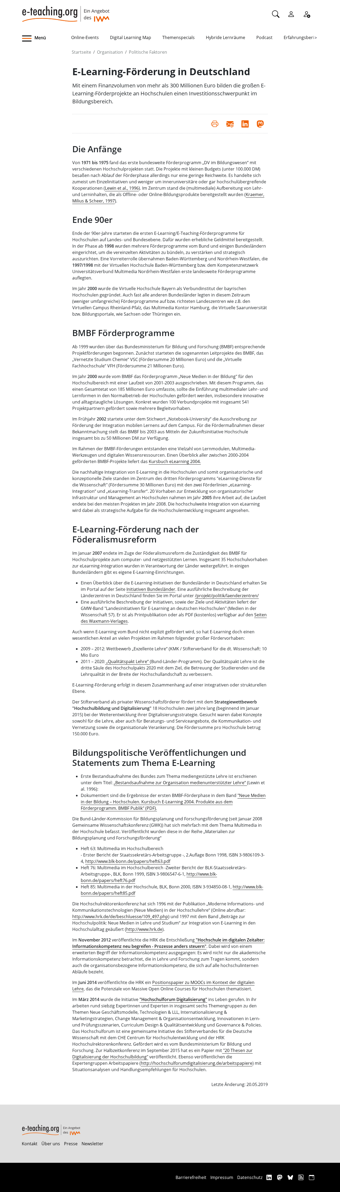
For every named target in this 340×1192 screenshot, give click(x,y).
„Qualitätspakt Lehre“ (127, 661)
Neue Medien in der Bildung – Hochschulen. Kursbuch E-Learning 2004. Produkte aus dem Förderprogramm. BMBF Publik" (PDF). (173, 801)
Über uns (50, 1144)
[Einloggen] (291, 14)
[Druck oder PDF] (214, 123)
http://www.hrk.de (144, 929)
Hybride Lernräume (225, 37)
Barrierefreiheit (191, 1177)
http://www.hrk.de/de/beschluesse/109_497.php (120, 916)
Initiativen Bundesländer (150, 589)
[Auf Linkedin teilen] (245, 123)
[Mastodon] (280, 1177)
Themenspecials (178, 37)
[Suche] (275, 14)
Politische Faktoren (148, 52)
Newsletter (92, 1144)
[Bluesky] (291, 1177)
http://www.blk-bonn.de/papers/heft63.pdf (127, 861)
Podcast (264, 37)
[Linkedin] (269, 1177)
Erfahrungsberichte (303, 37)
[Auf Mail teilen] (229, 123)
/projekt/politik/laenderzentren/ (227, 596)
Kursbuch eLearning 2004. (175, 461)
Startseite (81, 52)
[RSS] (301, 1177)
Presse (71, 1144)
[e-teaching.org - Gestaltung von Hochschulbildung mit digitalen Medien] (65, 11)
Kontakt (29, 1144)
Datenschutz (249, 1177)
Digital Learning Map (130, 37)
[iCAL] (311, 1177)
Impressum (221, 1177)
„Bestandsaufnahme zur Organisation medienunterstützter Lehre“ (180, 783)
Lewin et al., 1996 (122, 188)
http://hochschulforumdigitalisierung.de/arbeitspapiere (196, 1063)
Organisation (110, 52)
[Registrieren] (306, 14)
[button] (46, 39)
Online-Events (85, 37)
